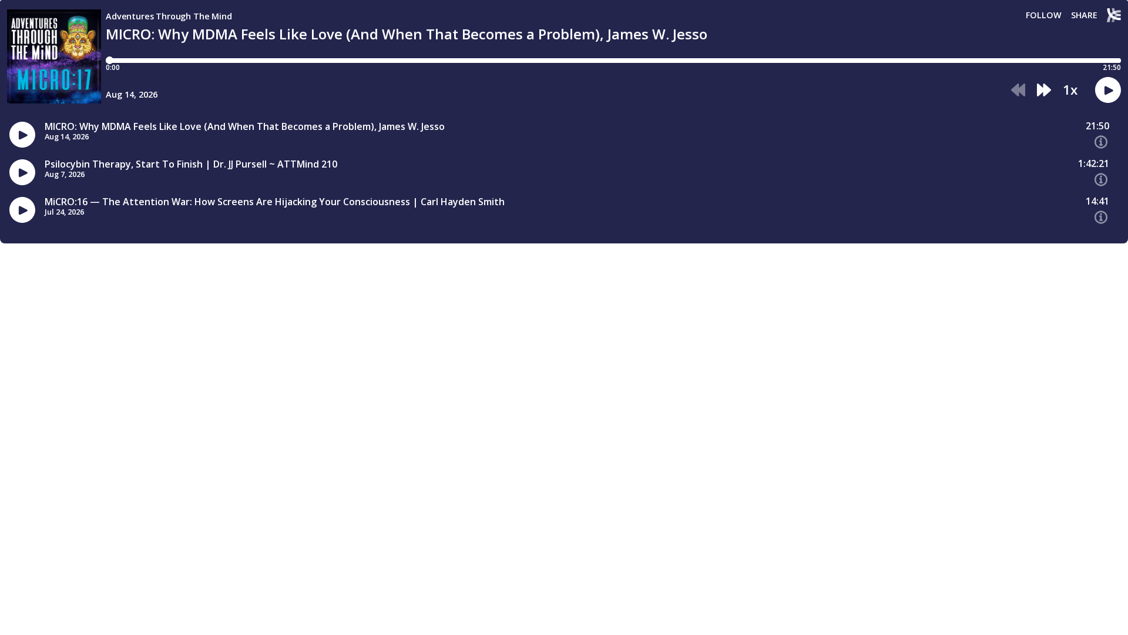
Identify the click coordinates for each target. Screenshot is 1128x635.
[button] (1018, 90)
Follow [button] (1044, 15)
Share (1084, 15)
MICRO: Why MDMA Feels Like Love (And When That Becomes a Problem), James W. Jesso (245, 126)
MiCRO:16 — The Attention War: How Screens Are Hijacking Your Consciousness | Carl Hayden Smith (275, 202)
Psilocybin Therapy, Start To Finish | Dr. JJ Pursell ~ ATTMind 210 (191, 164)
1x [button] (1070, 89)
